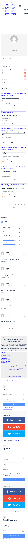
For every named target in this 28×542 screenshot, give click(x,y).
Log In (17, 511)
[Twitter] (14, 436)
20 (14, 207)
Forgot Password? (7, 409)
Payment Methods (5, 358)
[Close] (4, 386)
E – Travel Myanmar (15, 381)
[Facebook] (14, 423)
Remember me (9, 407)
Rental (5, 88)
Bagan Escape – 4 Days (9, 171)
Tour (2, 221)
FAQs (2, 356)
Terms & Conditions (5, 355)
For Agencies (4, 362)
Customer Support (5, 361)
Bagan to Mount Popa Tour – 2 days (13, 188)
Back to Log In (6, 538)
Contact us (3, 354)
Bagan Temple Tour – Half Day (11, 115)
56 (18, 329)
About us (3, 352)
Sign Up (17, 440)
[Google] (14, 429)
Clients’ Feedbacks (5, 359)
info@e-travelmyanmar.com (16, 368)
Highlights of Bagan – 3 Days (10, 98)
